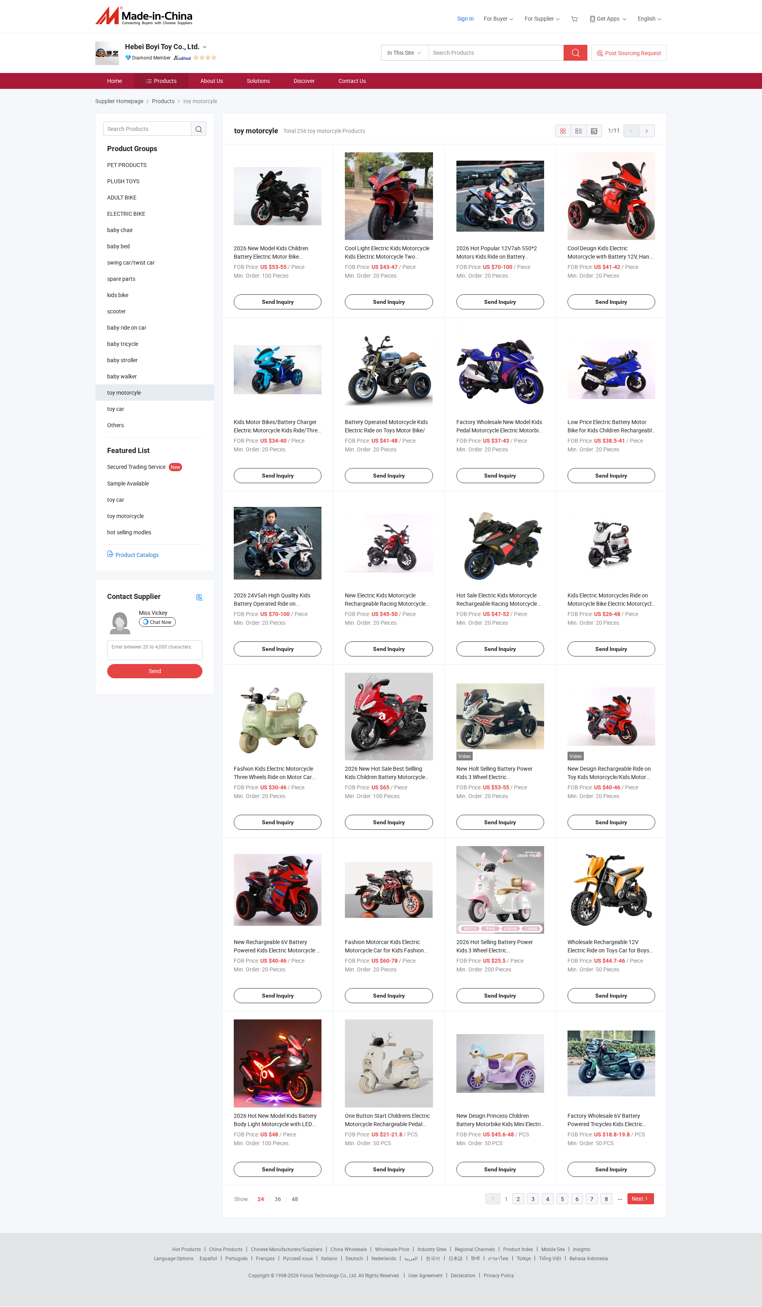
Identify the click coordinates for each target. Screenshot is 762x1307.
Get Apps (608, 18)
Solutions (258, 80)
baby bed (118, 246)
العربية (411, 1258)
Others (115, 425)
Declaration (463, 1275)
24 (261, 1199)
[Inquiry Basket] (575, 18)
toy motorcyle (124, 392)
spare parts (121, 278)
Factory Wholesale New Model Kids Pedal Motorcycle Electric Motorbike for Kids (500, 430)
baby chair (120, 230)
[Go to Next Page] (646, 131)
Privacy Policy (499, 1275)
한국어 (433, 1258)
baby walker (122, 376)
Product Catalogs (137, 554)
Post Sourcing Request (633, 53)
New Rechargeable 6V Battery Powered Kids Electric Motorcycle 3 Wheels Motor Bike (276, 950)
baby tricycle (122, 343)
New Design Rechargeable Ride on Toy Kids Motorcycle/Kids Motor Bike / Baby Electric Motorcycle (609, 777)
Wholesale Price (392, 1249)
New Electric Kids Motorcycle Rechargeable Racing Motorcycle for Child (385, 603)
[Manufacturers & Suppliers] (146, 15)
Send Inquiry (278, 302)
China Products (225, 1249)
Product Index (518, 1249)
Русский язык (298, 1258)
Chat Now (160, 622)
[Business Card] (199, 596)
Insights (581, 1249)
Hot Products (186, 1249)
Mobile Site (553, 1249)
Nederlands (383, 1258)
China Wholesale (349, 1249)
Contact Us (352, 80)
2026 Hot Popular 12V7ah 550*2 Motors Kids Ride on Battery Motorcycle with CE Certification (496, 256)
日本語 (455, 1258)
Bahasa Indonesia (589, 1258)
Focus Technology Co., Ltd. (329, 1275)
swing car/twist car (131, 262)
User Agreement (425, 1275)
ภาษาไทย (498, 1258)
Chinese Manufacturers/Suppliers (286, 1249)
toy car (115, 409)
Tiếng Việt (550, 1258)
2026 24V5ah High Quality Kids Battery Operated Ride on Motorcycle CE (272, 603)
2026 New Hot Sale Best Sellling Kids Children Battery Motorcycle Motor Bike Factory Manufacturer (386, 777)
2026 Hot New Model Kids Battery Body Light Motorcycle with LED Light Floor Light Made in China (275, 1124)
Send (155, 671)
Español (208, 1258)
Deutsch (354, 1258)
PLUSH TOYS (123, 181)
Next (637, 1198)
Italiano (329, 1258)
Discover (304, 80)
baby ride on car (126, 327)
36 (278, 1199)
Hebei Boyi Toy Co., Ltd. (162, 46)
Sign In (465, 18)
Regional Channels (475, 1249)
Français (265, 1258)
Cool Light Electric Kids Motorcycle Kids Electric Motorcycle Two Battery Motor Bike (387, 256)
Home (114, 80)
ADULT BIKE (122, 197)
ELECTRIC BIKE (126, 213)
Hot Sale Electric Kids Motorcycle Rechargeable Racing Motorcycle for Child (496, 603)
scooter (116, 311)
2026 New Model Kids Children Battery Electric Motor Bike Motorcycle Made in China (271, 256)
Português (236, 1258)
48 (295, 1199)
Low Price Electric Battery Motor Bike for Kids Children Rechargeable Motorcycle (611, 430)
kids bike (117, 295)
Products (165, 80)
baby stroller (122, 360)
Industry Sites (432, 1249)
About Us (211, 80)
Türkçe (524, 1258)
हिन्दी (475, 1258)
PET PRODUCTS (126, 165)
